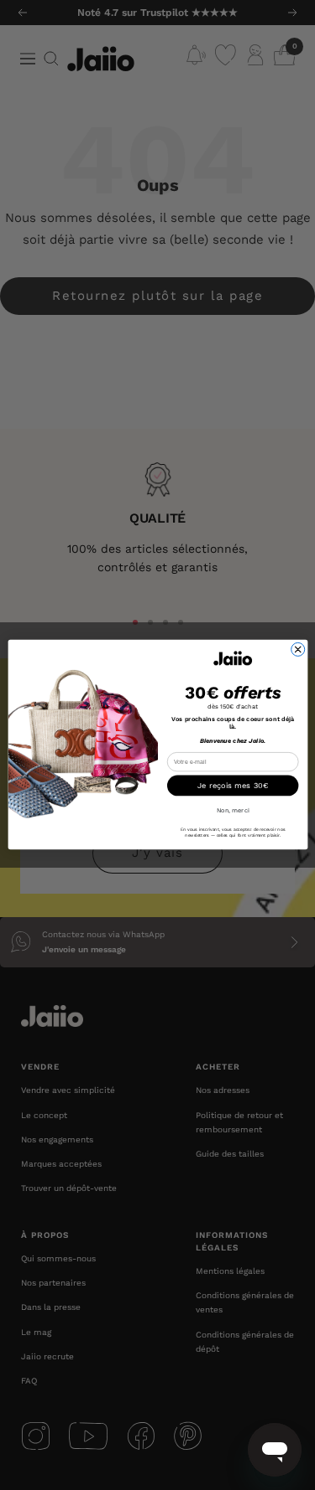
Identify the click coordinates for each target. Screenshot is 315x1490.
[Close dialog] (297, 650)
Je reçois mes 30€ (232, 786)
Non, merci (232, 811)
